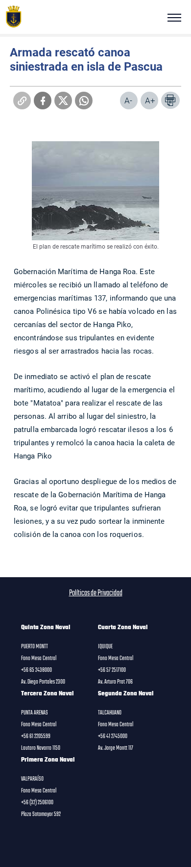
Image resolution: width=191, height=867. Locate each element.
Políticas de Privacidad (95, 593)
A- (128, 100)
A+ (150, 100)
